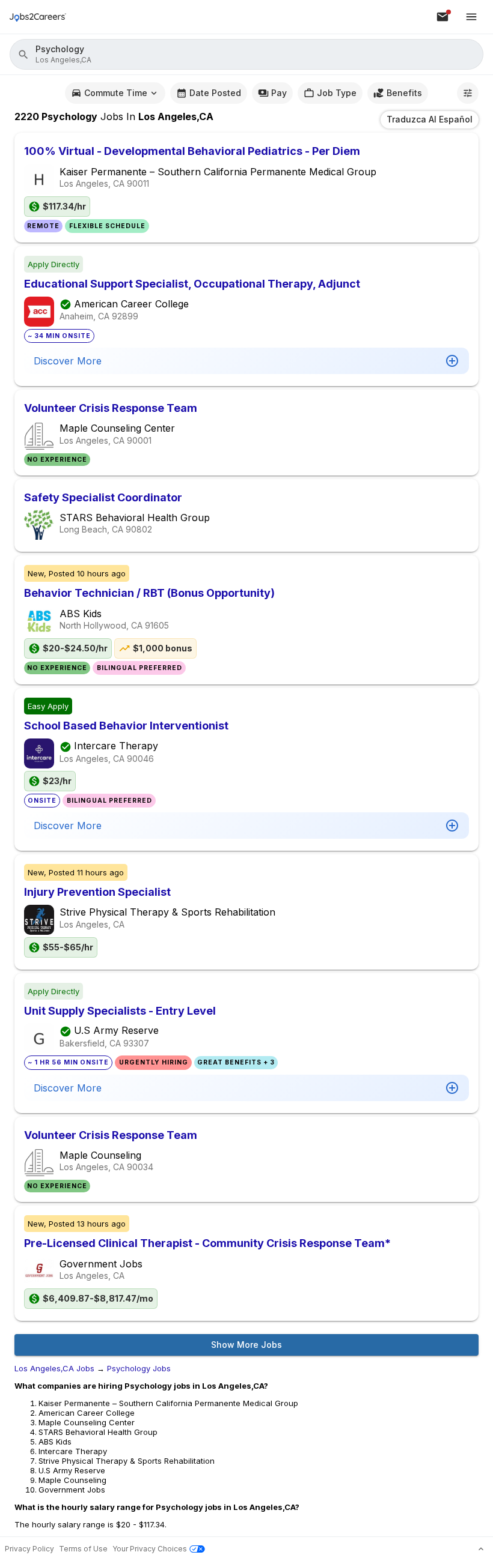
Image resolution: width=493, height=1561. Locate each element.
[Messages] (442, 17)
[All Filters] (468, 93)
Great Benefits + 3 (236, 1062)
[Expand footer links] (481, 1549)
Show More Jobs (246, 1344)
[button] (246, 54)
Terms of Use (83, 1548)
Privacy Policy (29, 1548)
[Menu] (471, 17)
